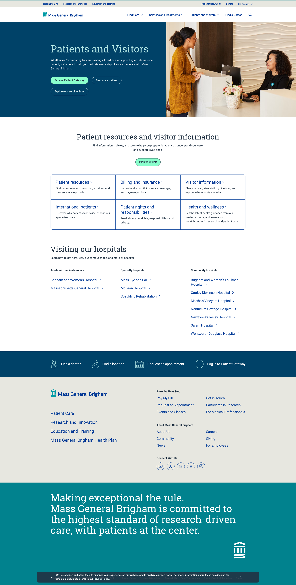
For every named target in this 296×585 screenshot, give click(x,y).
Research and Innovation (75, 4)
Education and (72, 431)
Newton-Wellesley (211, 317)
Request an (175, 405)
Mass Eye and (134, 280)
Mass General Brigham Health (84, 440)
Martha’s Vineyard (211, 301)
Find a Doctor (233, 15)
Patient (62, 413)
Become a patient (107, 80)
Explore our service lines (69, 91)
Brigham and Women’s (74, 280)
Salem (202, 325)
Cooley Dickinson (210, 293)
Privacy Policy (101, 578)
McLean (133, 288)
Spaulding (139, 296)
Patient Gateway (209, 4)
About (163, 432)
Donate (229, 4)
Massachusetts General (75, 288)
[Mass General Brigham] (63, 14)
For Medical (225, 412)
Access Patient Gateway (69, 80)
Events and (171, 412)
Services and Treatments (164, 15)
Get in (215, 398)
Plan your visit (148, 162)
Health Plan (49, 4)
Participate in (223, 405)
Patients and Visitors (203, 15)
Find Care (133, 15)
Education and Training (103, 4)
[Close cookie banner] (240, 577)
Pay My (165, 398)
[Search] (250, 14)
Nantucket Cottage (211, 309)
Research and (74, 422)
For (217, 445)
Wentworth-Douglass (213, 333)
